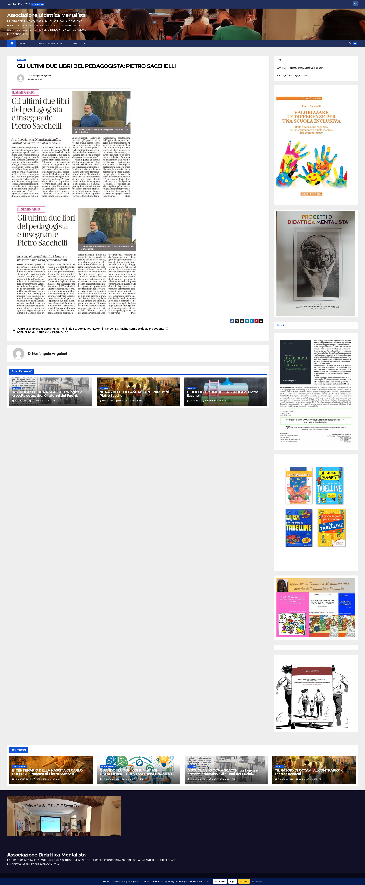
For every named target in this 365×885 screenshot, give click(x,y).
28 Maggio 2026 (111, 779)
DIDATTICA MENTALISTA (51, 43)
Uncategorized (19, 766)
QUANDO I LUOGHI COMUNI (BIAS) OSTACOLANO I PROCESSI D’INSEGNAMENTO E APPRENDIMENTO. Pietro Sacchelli (137, 774)
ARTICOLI (25, 43)
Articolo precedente (151, 328)
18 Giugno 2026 (23, 779)
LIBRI (75, 43)
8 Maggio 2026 (286, 779)
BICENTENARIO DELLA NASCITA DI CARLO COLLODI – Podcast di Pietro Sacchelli (47, 772)
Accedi (280, 325)
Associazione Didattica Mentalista (46, 15)
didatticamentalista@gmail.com (306, 67)
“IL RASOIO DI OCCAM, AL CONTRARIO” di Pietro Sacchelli (134, 394)
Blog (87, 43)
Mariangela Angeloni (41, 75)
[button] (350, 43)
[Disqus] (138, 447)
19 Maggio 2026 (198, 779)
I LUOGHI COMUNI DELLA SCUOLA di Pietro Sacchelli (222, 394)
